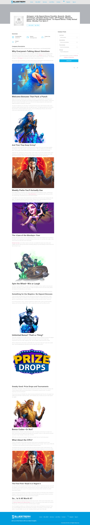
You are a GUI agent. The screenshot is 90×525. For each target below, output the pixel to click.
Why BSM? (37, 2)
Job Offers (51, 2)
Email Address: (62, 40)
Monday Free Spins (16, 243)
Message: (61, 49)
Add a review (30, 25)
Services (45, 2)
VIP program (20, 58)
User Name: (61, 35)
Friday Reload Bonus (32, 194)
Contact (58, 2)
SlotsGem (41, 55)
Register (68, 2)
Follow (37, 25)
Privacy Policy (71, 57)
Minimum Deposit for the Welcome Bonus (22, 502)
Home (31, 2)
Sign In (74, 2)
